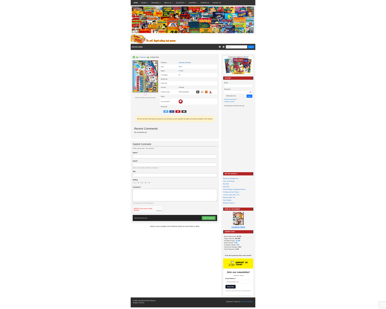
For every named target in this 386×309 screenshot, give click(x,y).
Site (134, 171)
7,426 (235, 243)
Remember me (231, 96)
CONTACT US (216, 3)
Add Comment (208, 218)
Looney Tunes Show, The (231, 195)
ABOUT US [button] (167, 3)
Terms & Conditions (247, 301)
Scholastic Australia (185, 62)
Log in (249, 96)
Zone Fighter (227, 200)
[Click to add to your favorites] (145, 94)
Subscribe (230, 286)
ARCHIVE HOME (137, 47)
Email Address (230, 278)
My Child (226, 184)
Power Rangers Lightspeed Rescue (234, 189)
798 (238, 245)
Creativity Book (238, 227)
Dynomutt (226, 186)
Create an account (229, 101)
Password (227, 89)
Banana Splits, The (229, 197)
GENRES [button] (144, 3)
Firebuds (143, 57)
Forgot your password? (230, 99)
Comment (137, 187)
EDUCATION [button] (180, 3)
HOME (135, 3)
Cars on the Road (228, 181)
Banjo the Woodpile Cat (230, 178)
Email (135, 161)
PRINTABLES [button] (155, 3)
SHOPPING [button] (192, 3)
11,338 (238, 240)
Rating (135, 180)
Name (135, 152)
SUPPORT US (205, 3)
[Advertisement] (218, 39)
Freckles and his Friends (231, 192)
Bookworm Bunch (228, 203)
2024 (180, 66)
